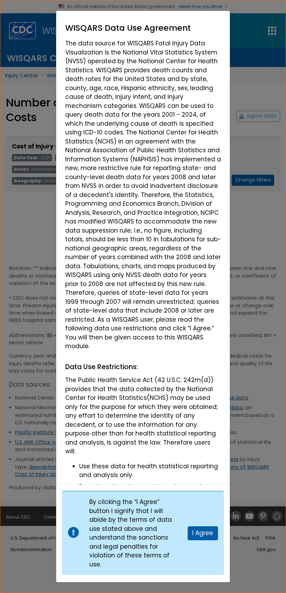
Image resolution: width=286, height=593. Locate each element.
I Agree (202, 533)
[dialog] (143, 247)
